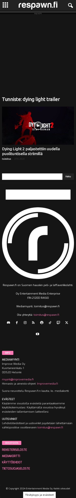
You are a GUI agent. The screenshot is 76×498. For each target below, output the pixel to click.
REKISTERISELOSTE (14, 450)
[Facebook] (18, 323)
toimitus (6, 159)
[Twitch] (59, 323)
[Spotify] (43, 323)
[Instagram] (26, 323)
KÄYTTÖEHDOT (12, 462)
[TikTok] (51, 323)
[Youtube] (38, 334)
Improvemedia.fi (47, 383)
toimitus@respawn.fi (46, 315)
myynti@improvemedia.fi (18, 379)
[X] (67, 323)
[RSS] (34, 323)
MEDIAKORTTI (11, 456)
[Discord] (9, 323)
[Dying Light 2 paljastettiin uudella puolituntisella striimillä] (38, 126)
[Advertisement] (38, 52)
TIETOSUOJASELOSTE (16, 469)
